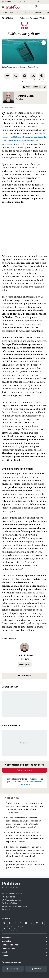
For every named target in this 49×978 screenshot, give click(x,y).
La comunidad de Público (16, 906)
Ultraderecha (27, 2)
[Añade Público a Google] (4, 923)
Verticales (6, 941)
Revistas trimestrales (11, 945)
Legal (4, 952)
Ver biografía (24, 664)
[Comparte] (7, 76)
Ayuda (7, 910)
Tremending (23, 12)
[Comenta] (16, 76)
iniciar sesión (36, 782)
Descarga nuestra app (11, 962)
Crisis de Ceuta (37, 2)
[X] (20, 923)
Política (4, 12)
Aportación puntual (12, 900)
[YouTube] (37, 923)
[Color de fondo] (42, 76)
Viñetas (42, 18)
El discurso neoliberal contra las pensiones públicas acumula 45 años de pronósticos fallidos (25, 864)
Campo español (17, 2)
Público (11, 883)
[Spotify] (9, 928)
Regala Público (10, 903)
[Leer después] (24, 76)
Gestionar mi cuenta (13, 894)
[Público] (20, 7)
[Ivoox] (20, 928)
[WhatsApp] (15, 928)
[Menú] (3, 7)
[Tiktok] (42, 923)
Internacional (36, 12)
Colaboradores (8, 948)
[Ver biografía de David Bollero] (24, 647)
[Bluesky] (26, 923)
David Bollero (27, 96)
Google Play (14, 969)
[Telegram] (4, 928)
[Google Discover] (9, 923)
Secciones (6, 937)
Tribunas (34, 18)
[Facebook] (15, 923)
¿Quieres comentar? (24, 770)
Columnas (7, 18)
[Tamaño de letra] (33, 76)
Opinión (13, 12)
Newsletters (9, 897)
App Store (37, 969)
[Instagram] (31, 923)
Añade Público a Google (36, 87)
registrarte (25, 784)
